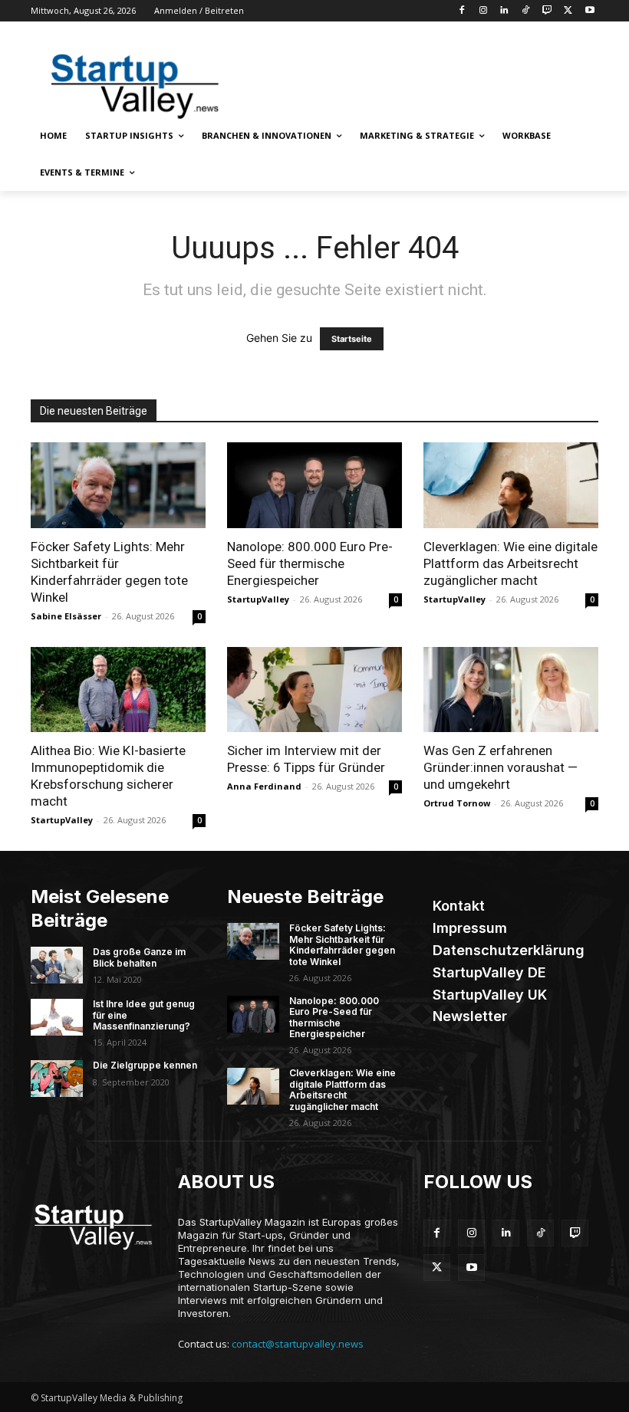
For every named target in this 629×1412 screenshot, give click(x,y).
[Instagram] (483, 11)
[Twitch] (547, 11)
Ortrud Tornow (456, 803)
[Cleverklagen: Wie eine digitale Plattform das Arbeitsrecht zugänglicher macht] (510, 485)
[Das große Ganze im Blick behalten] (57, 965)
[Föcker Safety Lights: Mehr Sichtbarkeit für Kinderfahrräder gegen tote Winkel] (118, 485)
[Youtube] (589, 11)
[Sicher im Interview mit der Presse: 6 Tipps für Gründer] (314, 690)
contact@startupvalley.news (298, 1344)
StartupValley (258, 599)
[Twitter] (568, 11)
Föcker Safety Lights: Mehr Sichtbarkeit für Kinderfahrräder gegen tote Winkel (342, 944)
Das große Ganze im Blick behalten (139, 957)
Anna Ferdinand (264, 786)
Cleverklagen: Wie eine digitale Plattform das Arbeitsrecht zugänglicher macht (510, 563)
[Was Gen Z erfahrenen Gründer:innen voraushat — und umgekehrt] (510, 690)
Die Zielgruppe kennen (145, 1065)
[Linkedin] (504, 11)
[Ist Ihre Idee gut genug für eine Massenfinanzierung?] (57, 1017)
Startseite (351, 338)
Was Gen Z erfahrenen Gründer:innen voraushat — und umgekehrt (500, 767)
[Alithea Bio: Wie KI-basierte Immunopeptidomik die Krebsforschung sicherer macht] (118, 690)
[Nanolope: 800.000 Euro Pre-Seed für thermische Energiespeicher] (314, 485)
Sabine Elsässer (66, 616)
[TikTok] (526, 11)
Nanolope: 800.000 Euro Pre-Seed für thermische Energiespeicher (310, 563)
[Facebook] (461, 11)
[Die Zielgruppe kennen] (57, 1078)
